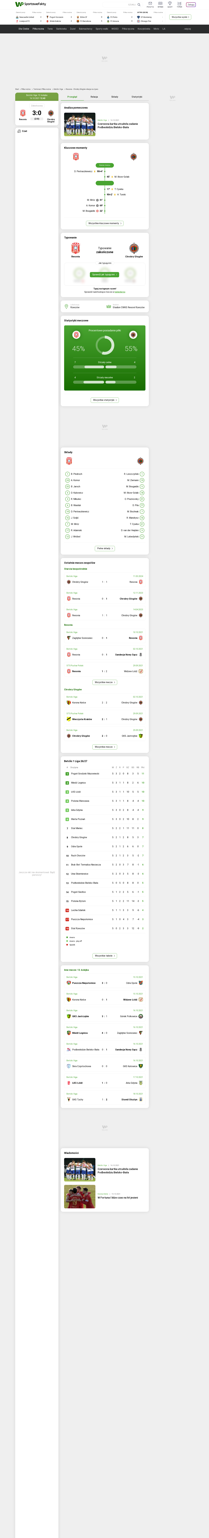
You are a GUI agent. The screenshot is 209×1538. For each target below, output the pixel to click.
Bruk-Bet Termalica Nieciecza (86, 864)
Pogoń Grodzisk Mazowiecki (85, 773)
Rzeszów (74, 307)
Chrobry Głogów (79, 837)
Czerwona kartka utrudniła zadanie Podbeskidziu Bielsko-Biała (118, 125)
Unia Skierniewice (79, 873)
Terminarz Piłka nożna (42, 89)
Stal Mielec (77, 828)
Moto (156, 28)
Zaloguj (191, 5)
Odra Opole (76, 846)
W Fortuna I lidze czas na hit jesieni (118, 1197)
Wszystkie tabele (104, 955)
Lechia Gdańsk (78, 910)
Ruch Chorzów (78, 855)
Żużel (72, 28)
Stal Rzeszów (78, 928)
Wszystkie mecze (104, 682)
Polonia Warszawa (80, 801)
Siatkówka (61, 28)
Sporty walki (102, 28)
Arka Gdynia (77, 810)
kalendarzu (120, 292)
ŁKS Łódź (76, 791)
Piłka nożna (38, 28)
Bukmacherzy (85, 28)
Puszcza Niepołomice (82, 919)
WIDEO (115, 28)
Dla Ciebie (24, 28)
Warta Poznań (78, 819)
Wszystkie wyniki (179, 17)
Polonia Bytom (78, 901)
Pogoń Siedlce (78, 892)
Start (17, 89)
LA (164, 28)
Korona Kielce (103, 1194)
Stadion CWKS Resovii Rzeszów (129, 307)
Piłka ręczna (128, 28)
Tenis (50, 28)
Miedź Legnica (78, 782)
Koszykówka (144, 28)
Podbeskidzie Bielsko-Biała (84, 883)
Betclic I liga (58, 89)
